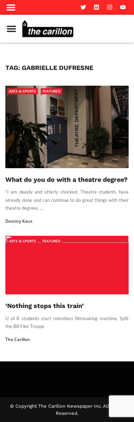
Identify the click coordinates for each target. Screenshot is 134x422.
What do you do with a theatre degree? (66, 179)
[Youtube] (123, 7)
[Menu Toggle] (11, 29)
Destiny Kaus (19, 221)
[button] (11, 7)
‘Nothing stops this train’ (44, 305)
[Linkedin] (96, 7)
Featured (51, 91)
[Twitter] (83, 7)
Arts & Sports (22, 91)
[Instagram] (109, 7)
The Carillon (17, 339)
